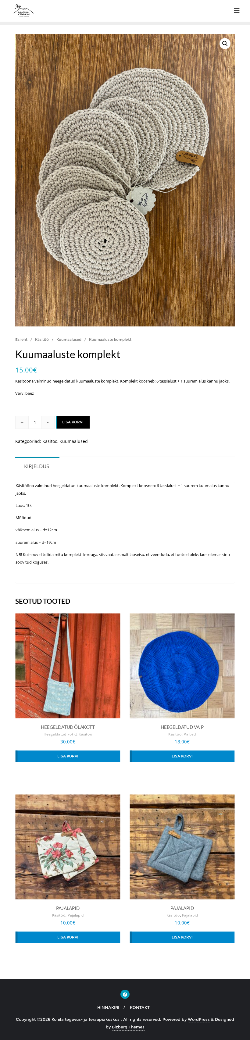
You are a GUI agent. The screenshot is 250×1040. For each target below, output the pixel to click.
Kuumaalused (68, 339)
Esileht (21, 339)
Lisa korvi (73, 422)
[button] (225, 43)
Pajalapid (76, 915)
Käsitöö (42, 339)
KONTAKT (140, 1007)
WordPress (199, 1019)
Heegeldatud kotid (60, 734)
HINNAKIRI (108, 1007)
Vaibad (190, 734)
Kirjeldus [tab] (36, 466)
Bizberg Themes (128, 1026)
